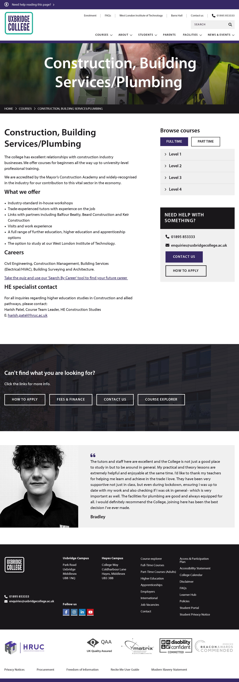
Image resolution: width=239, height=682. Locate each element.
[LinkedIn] (82, 612)
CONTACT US (115, 399)
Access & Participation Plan (194, 560)
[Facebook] (66, 612)
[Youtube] (90, 612)
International (149, 598)
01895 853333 (226, 15)
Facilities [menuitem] (190, 35)
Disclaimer (187, 582)
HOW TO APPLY (186, 271)
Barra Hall (176, 15)
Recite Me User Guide (125, 670)
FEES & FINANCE (71, 399)
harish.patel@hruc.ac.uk (27, 316)
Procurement (45, 670)
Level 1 (175, 154)
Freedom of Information (82, 670)
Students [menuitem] (145, 35)
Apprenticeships (151, 585)
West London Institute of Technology (141, 15)
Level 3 (175, 178)
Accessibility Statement (195, 568)
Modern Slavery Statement (169, 670)
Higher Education (152, 578)
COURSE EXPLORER (161, 399)
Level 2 (175, 166)
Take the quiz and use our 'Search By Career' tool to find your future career (66, 278)
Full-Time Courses (152, 565)
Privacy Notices (14, 670)
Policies (184, 601)
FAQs (108, 15)
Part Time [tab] (206, 141)
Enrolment (90, 15)
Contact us (197, 15)
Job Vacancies (150, 605)
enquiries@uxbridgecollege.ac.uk (198, 246)
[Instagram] (74, 612)
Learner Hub (188, 595)
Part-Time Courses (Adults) (158, 572)
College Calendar (191, 575)
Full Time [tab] (174, 141)
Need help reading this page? (32, 4)
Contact (146, 611)
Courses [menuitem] (101, 35)
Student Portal (189, 608)
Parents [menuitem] (169, 35)
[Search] (230, 25)
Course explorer (151, 559)
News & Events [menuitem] (219, 35)
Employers (148, 591)
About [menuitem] (123, 35)
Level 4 (175, 190)
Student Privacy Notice (195, 614)
